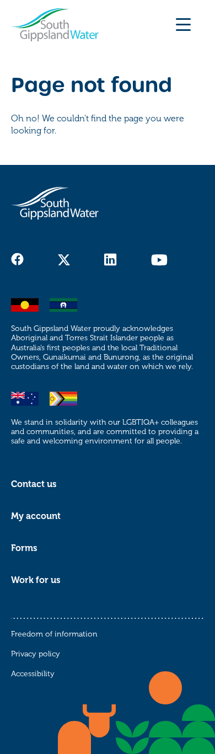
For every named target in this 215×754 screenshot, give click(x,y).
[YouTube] (159, 259)
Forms (24, 548)
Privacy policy (35, 654)
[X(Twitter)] (64, 259)
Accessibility (33, 674)
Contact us (33, 484)
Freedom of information (54, 634)
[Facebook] (17, 259)
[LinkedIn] (110, 259)
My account (36, 516)
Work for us (35, 580)
